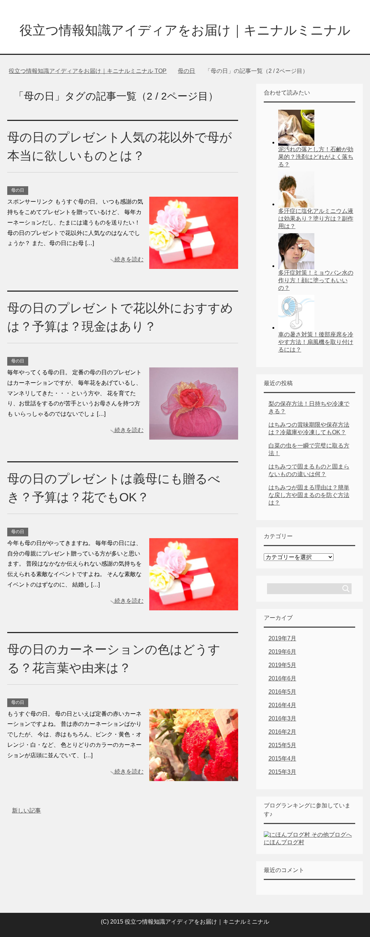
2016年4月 (282, 705)
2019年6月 (282, 652)
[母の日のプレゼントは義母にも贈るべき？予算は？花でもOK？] (193, 605)
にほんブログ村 (284, 842)
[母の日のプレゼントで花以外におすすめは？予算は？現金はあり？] (193, 434)
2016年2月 (282, 732)
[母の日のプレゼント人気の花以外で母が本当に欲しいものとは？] (193, 263)
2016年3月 (282, 718)
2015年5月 (282, 745)
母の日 (17, 190)
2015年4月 (282, 758)
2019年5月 (282, 665)
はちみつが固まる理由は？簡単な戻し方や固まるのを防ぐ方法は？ (308, 495)
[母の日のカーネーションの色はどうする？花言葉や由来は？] (193, 775)
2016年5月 (282, 692)
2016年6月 (282, 678)
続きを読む (129, 259)
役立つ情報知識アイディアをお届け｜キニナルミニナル (185, 30)
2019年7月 (282, 638)
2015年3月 (282, 772)
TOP (88, 71)
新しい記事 (26, 810)
